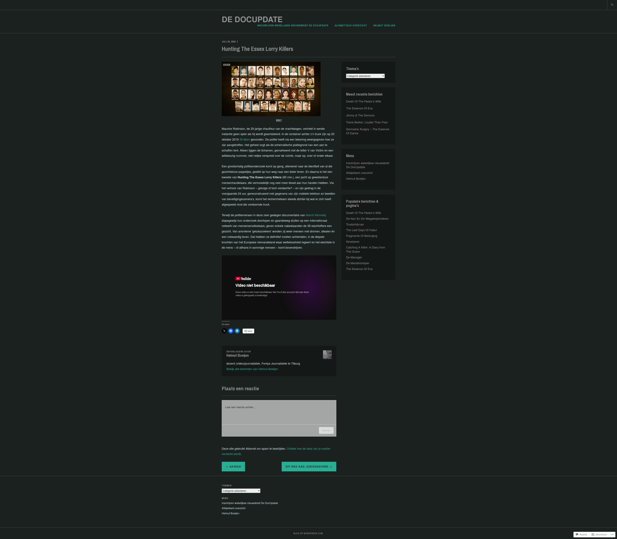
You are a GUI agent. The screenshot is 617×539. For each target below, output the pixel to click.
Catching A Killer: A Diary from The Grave (365, 249)
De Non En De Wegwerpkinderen (367, 218)
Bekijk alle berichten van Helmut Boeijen (252, 369)
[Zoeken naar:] (612, 5)
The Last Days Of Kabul (361, 230)
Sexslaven (352, 241)
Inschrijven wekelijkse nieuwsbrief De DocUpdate (292, 25)
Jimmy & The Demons (360, 115)
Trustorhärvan (355, 224)
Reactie (326, 430)
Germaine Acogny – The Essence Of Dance (367, 131)
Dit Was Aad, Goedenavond (307, 466)
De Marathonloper (357, 263)
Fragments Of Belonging (361, 236)
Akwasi (235, 466)
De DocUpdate (252, 19)
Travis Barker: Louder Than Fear (367, 122)
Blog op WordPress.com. (308, 533)
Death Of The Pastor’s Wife (363, 101)
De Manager (354, 257)
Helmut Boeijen (384, 25)
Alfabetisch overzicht (351, 25)
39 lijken (244, 139)
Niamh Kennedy (316, 215)
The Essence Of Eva (359, 108)
